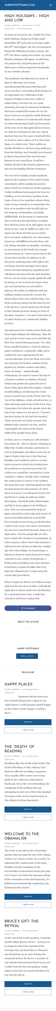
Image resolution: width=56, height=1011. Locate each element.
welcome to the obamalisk (21, 836)
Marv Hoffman (13, 25)
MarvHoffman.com (20, 5)
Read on (28, 722)
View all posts (27, 656)
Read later (29, 730)
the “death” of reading (19, 749)
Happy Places (18, 684)
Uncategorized (25, 29)
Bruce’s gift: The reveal (21, 924)
